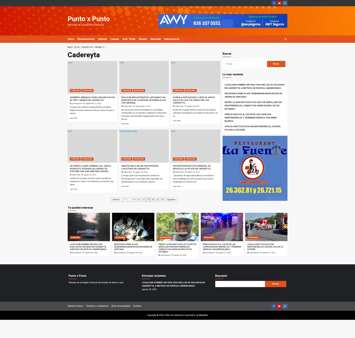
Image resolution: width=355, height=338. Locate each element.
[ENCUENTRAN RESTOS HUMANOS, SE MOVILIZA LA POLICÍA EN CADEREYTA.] (195, 146)
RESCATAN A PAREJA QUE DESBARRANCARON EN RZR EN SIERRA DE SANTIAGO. (253, 95)
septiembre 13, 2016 (93, 103)
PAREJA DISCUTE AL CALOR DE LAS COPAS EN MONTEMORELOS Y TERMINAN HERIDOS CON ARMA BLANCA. (251, 118)
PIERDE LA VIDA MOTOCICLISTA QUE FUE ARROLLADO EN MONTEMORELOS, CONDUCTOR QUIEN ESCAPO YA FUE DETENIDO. (253, 105)
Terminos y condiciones (97, 306)
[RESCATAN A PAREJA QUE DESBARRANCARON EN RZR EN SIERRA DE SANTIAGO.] (133, 227)
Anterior (116, 199)
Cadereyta (75, 90)
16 (162, 199)
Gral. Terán (128, 39)
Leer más (73, 118)
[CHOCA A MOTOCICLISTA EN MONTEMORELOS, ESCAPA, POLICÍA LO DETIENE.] (266, 227)
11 (139, 199)
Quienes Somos (75, 306)
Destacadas (87, 90)
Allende (102, 39)
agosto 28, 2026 (91, 252)
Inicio (71, 39)
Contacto (137, 306)
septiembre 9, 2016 (142, 106)
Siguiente (171, 199)
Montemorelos (86, 39)
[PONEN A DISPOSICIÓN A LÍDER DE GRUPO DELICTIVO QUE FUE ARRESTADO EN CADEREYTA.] (195, 77)
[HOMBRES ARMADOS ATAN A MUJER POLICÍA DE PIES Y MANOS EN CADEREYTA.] (92, 77)
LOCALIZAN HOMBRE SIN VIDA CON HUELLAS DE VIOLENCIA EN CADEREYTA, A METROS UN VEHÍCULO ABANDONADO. (254, 86)
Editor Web (128, 106)
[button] (285, 39)
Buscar (227, 54)
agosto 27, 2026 (224, 252)
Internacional (171, 39)
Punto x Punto (89, 19)
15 (158, 199)
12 (143, 199)
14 (153, 199)
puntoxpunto (77, 103)
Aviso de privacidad (120, 306)
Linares (114, 39)
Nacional (155, 39)
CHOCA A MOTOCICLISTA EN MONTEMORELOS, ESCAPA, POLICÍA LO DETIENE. (253, 128)
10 (134, 199)
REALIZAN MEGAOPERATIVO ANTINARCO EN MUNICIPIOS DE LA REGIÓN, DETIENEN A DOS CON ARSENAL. (143, 100)
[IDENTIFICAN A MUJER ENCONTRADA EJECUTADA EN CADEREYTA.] (144, 146)
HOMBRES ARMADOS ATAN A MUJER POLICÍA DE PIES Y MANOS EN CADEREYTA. (92, 99)
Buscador (221, 276)
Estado (143, 39)
